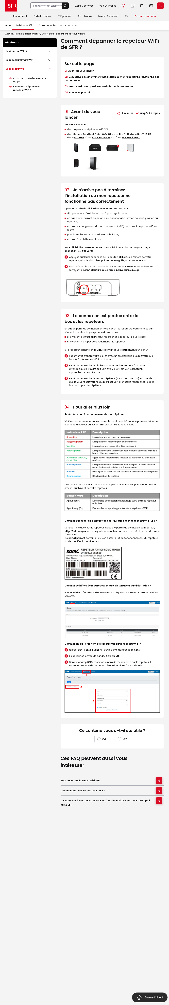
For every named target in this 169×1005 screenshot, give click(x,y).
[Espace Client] (160, 5)
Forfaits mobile (42, 16)
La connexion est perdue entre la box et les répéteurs (99, 86)
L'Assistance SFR (23, 25)
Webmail (151, 5)
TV (126, 16)
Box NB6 (79, 137)
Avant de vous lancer (79, 70)
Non (124, 738)
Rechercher (65, 5)
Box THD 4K (144, 134)
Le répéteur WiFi (15, 68)
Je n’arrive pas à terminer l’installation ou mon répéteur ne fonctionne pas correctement (112, 78)
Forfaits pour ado (145, 16)
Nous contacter (68, 25)
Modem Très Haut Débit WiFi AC (92, 134)
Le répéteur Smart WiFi (19, 60)
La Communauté (46, 25)
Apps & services (84, 5)
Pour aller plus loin (78, 92)
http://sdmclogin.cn (77, 531)
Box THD (124, 134)
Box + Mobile (85, 16)
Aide (123, 5)
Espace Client (160, 5)
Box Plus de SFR (101, 137)
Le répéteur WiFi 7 (16, 51)
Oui (104, 738)
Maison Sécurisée (108, 16)
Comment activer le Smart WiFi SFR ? (83, 790)
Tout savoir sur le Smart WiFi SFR (80, 780)
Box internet (20, 16)
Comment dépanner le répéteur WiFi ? (26, 88)
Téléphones (64, 16)
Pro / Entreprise (107, 5)
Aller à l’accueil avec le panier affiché (142, 5)
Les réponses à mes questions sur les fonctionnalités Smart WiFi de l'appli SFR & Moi (105, 803)
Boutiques (132, 5)
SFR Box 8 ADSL (131, 137)
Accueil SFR (11, 6)
